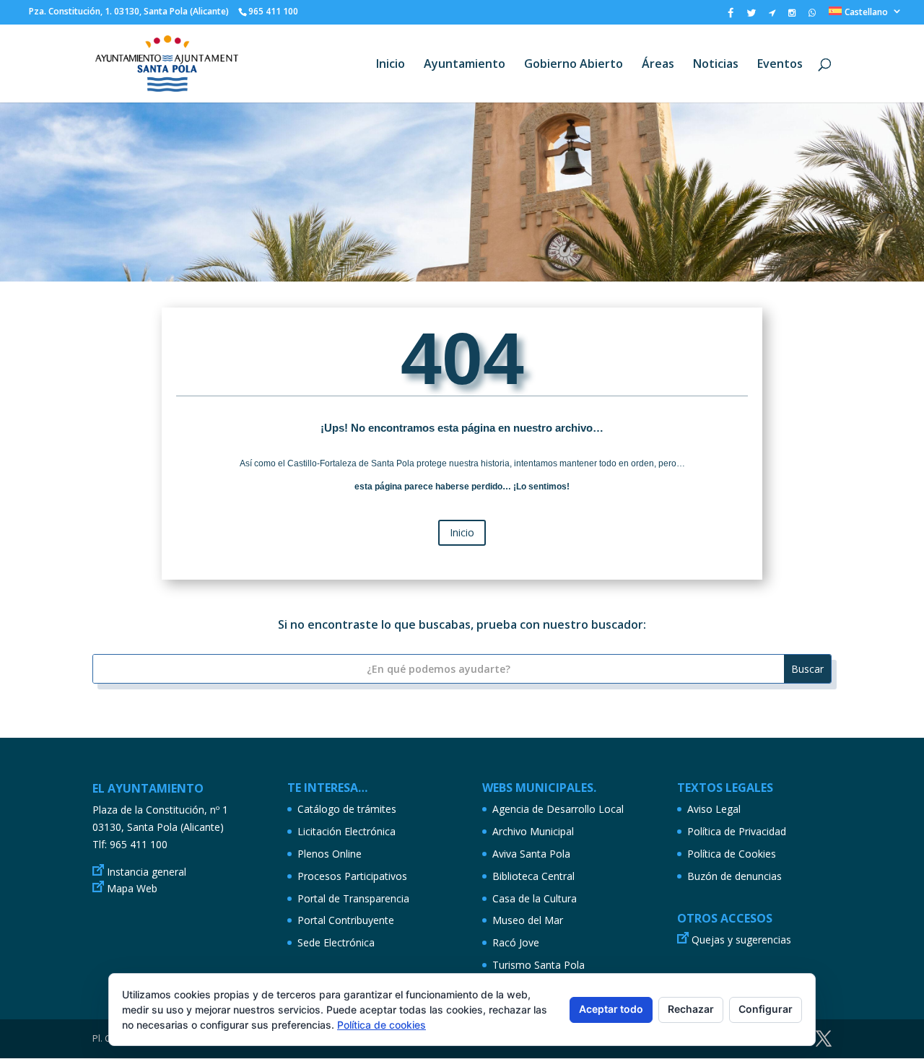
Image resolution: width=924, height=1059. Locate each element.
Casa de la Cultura (534, 898)
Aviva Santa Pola (531, 853)
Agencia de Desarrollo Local (558, 809)
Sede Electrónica (336, 942)
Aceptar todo (611, 1009)
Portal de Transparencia (353, 898)
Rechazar (691, 1009)
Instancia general (146, 872)
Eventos (780, 64)
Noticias (715, 64)
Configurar (765, 1009)
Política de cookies (381, 1025)
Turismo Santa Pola (538, 965)
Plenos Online (329, 853)
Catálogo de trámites (346, 809)
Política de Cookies (731, 853)
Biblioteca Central (533, 876)
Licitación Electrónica (346, 831)
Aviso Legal (714, 809)
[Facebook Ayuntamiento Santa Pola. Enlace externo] (730, 16)
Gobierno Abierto (573, 64)
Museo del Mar (527, 920)
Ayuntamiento (464, 64)
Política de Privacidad (736, 831)
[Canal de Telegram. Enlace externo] (772, 16)
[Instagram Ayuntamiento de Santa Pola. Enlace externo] (792, 16)
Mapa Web (132, 888)
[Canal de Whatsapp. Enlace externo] (812, 16)
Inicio (390, 64)
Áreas (658, 64)
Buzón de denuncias (734, 876)
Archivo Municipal (533, 831)
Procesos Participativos (352, 876)
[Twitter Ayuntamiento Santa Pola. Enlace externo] (751, 16)
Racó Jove (515, 942)
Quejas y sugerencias (741, 939)
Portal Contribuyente (345, 920)
